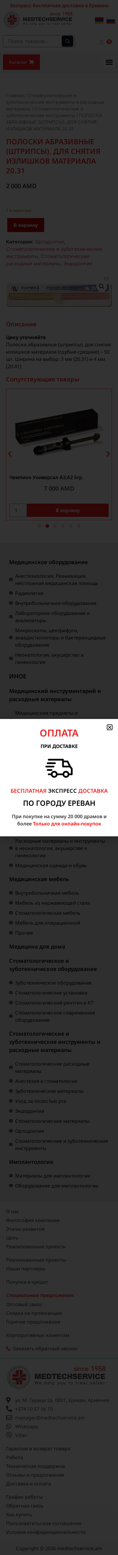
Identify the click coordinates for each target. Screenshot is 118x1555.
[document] (59, 777)
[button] (109, 727)
